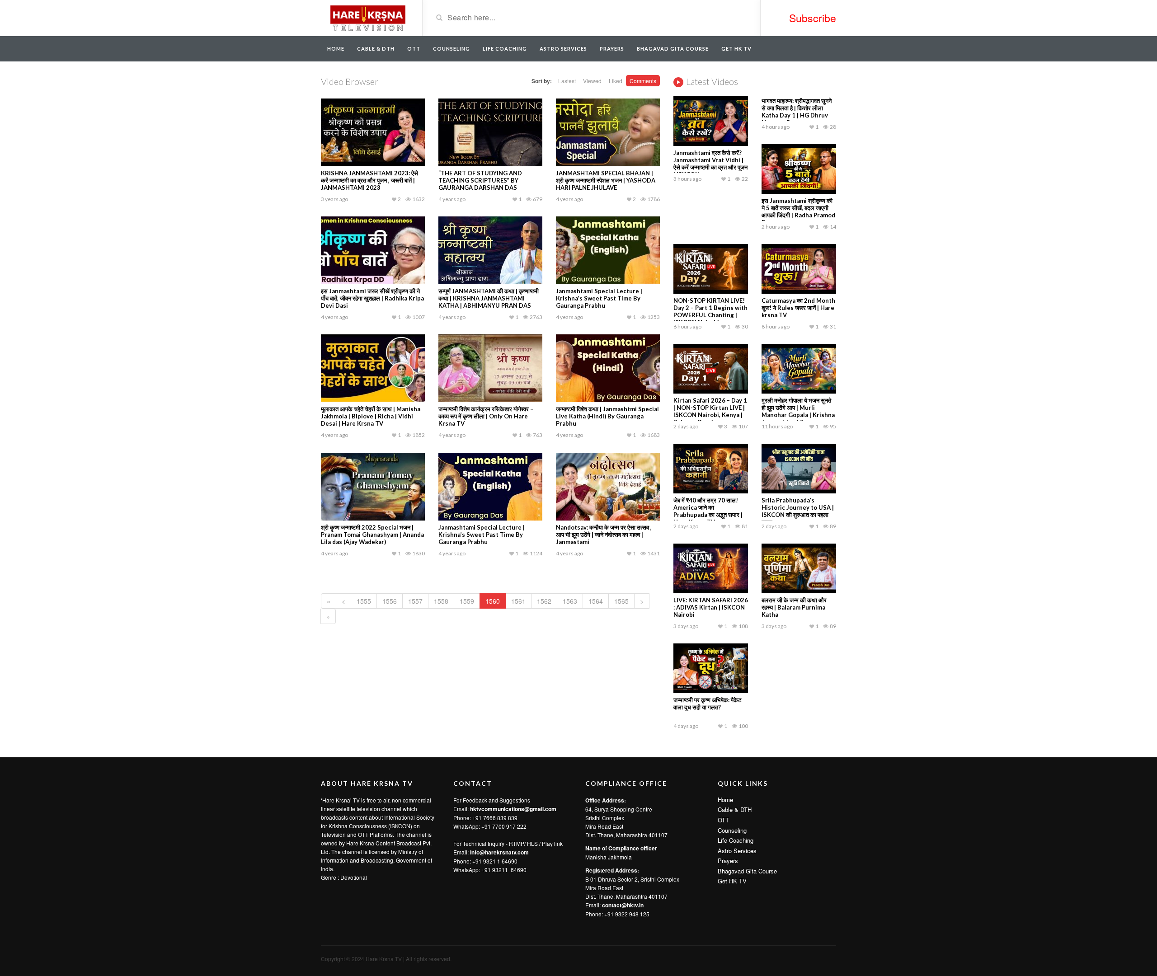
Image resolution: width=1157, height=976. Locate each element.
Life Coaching (505, 49)
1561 (518, 600)
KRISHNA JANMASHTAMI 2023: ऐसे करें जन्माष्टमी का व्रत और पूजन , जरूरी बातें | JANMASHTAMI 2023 (369, 180)
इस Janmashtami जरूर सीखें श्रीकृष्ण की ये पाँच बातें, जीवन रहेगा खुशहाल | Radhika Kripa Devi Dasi (372, 298)
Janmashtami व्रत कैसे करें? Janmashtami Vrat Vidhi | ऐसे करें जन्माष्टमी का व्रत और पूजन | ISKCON (710, 163)
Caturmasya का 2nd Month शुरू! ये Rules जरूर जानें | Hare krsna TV (798, 308)
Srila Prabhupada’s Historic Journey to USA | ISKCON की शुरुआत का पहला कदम (798, 511)
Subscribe (812, 17)
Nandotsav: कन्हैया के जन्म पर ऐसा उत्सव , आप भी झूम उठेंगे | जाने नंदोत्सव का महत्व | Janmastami (604, 534)
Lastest (567, 80)
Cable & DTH (376, 49)
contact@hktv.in (623, 905)
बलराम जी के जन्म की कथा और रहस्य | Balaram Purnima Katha (794, 607)
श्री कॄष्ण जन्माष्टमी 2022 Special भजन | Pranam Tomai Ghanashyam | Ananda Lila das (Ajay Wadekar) (372, 534)
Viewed (592, 80)
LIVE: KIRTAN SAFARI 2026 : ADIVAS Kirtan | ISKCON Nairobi (710, 607)
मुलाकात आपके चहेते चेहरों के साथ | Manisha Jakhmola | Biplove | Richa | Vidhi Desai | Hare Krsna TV (370, 416)
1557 (415, 600)
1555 (364, 600)
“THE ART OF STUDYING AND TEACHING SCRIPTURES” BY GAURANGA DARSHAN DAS (480, 180)
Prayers (612, 49)
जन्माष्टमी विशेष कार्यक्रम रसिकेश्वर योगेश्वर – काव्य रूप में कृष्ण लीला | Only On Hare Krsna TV (485, 416)
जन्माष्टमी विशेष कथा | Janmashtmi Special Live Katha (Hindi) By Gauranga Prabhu (607, 416)
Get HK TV (736, 49)
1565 (621, 600)
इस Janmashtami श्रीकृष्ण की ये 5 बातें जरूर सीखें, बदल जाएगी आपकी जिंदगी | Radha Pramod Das (798, 211)
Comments (643, 80)
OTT (413, 49)
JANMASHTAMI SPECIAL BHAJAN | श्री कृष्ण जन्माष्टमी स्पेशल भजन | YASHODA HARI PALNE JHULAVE (605, 180)
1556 (389, 600)
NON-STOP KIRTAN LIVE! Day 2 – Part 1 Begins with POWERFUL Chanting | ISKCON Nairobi (710, 311)
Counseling (451, 49)
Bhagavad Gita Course (673, 49)
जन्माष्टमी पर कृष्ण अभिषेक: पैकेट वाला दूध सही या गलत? (707, 703)
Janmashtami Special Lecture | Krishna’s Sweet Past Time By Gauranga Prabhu (599, 298)
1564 (595, 600)
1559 (467, 600)
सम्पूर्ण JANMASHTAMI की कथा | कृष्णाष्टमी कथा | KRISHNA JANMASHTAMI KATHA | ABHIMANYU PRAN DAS (488, 298)
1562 (544, 600)
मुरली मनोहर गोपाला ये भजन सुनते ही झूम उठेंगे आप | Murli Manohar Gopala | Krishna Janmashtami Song (798, 411)
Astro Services (563, 49)
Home (335, 49)
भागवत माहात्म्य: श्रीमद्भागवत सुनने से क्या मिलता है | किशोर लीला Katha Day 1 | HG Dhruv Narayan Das (797, 111)
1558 (441, 600)
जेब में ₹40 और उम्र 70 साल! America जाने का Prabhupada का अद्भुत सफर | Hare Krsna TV (708, 511)
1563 (570, 600)
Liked (615, 80)
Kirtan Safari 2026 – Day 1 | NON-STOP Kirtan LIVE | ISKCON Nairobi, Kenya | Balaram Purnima (710, 411)
